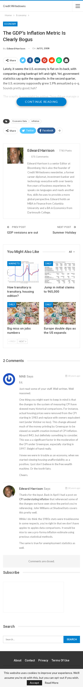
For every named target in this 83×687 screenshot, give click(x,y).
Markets (14, 263)
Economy (10, 24)
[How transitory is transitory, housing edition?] (23, 272)
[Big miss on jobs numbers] (23, 313)
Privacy (43, 660)
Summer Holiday (64, 232)
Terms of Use (60, 660)
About (17, 660)
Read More (51, 682)
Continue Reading (41, 101)
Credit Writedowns (14, 6)
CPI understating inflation (34, 499)
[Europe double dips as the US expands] (60, 313)
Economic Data (19, 121)
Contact (30, 660)
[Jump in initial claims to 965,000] (60, 272)
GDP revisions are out (22, 232)
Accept (34, 682)
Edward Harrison (31, 489)
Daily (48, 263)
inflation (35, 121)
